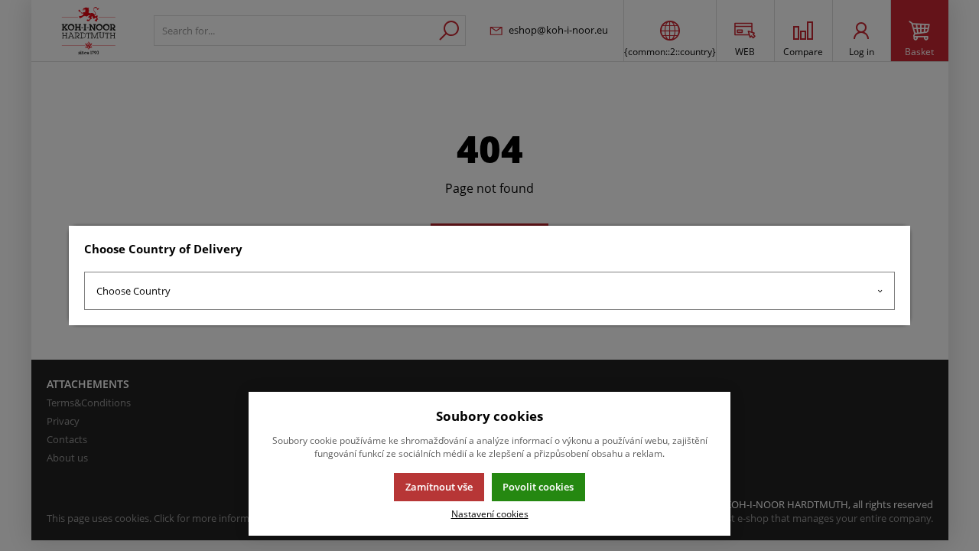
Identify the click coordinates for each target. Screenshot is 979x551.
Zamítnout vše (439, 487)
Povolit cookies (538, 487)
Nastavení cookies (490, 513)
